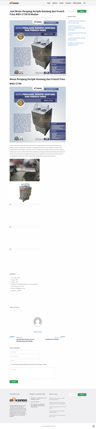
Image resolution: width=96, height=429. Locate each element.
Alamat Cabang (77, 3)
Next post (57, 337)
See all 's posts (38, 332)
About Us (55, 3)
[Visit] (37, 321)
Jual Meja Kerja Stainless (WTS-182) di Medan (77, 34)
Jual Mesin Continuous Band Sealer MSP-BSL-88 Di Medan (77, 22)
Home (48, 3)
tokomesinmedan (15, 17)
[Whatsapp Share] (21, 310)
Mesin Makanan (36, 17)
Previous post (19, 337)
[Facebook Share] (11, 310)
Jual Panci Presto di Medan (52, 339)
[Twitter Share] (14, 310)
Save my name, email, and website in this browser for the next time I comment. (29, 364)
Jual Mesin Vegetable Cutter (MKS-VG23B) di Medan (77, 39)
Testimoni (68, 3)
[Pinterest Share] (17, 310)
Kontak (61, 3)
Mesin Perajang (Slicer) (46, 17)
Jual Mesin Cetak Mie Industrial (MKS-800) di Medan (76, 44)
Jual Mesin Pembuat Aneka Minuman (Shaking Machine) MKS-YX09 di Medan (76, 28)
